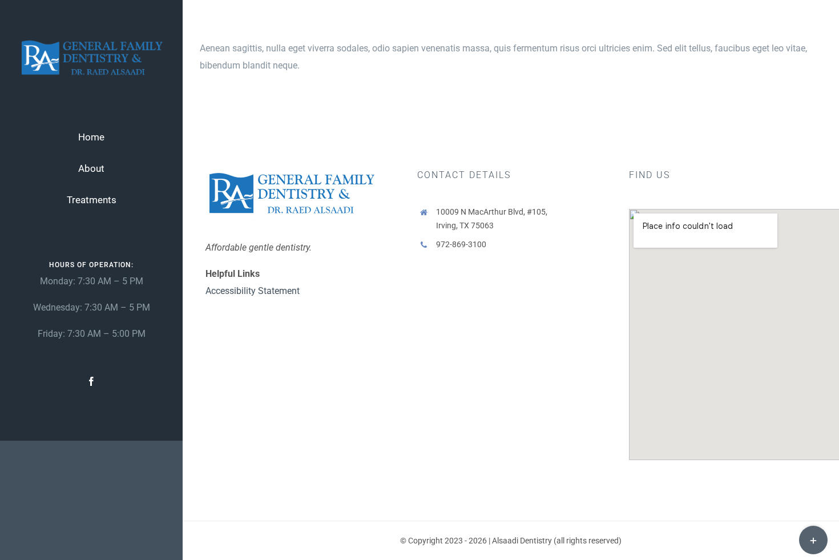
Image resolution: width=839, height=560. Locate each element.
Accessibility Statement (252, 290)
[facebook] (91, 381)
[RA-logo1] (91, 40)
